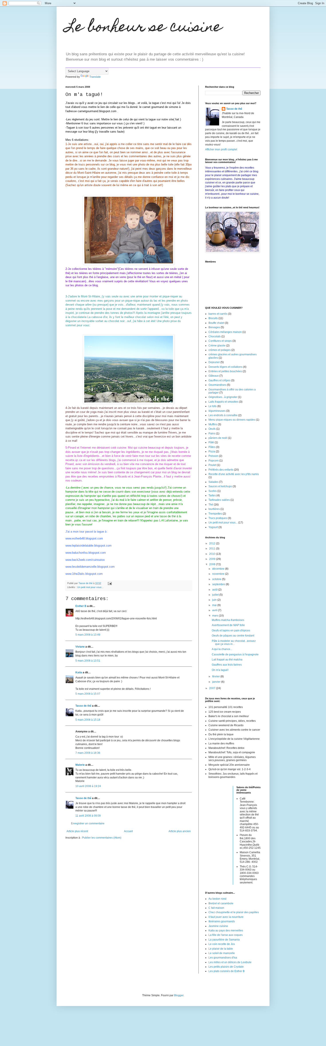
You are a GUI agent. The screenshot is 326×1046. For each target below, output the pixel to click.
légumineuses (217, 410)
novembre (218, 573)
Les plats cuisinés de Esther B (226, 971)
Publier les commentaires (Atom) (101, 837)
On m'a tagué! (220, 670)
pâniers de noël (217, 437)
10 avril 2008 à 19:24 (88, 786)
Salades (213, 481)
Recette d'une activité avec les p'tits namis (233, 474)
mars (215, 615)
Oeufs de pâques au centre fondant (233, 635)
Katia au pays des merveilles (225, 930)
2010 (212, 553)
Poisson (213, 455)
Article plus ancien (180, 831)
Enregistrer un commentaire (87, 823)
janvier (216, 681)
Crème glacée (217, 345)
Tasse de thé (83, 705)
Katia (78, 672)
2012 (212, 543)
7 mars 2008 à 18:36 (87, 752)
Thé (210, 504)
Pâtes (211, 447)
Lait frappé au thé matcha (227, 659)
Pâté (211, 442)
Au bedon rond (217, 898)
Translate (95, 76)
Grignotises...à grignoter (222, 397)
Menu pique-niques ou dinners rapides (231, 419)
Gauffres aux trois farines (227, 664)
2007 (212, 688)
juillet (215, 594)
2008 (212, 564)
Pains (211, 433)
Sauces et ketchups (220, 486)
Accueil (128, 831)
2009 (212, 559)
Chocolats (214, 336)
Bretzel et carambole (220, 903)
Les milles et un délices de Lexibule (229, 962)
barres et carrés (217, 313)
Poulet (212, 465)
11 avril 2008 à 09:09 (88, 815)
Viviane (80, 646)
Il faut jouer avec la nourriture (226, 917)
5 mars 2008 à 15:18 (87, 719)
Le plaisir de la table (220, 948)
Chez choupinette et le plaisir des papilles (233, 912)
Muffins (212, 424)
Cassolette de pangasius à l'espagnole (235, 654)
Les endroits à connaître (223, 415)
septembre (219, 584)
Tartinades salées (219, 499)
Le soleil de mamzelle (221, 953)
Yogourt (213, 527)
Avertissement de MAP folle (228, 625)
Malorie (80, 764)
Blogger (178, 995)
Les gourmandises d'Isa (222, 957)
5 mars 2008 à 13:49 (87, 634)
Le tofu (212, 406)
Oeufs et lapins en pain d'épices (231, 630)
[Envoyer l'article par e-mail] (109, 583)
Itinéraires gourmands (221, 921)
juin (214, 599)
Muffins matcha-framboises (228, 620)
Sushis (212, 491)
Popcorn (213, 460)
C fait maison (216, 907)
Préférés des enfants (220, 469)
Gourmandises (217, 384)
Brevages (214, 327)
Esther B (80, 606)
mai (214, 605)
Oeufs (212, 428)
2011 (212, 548)
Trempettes (215, 513)
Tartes (212, 495)
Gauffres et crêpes (219, 380)
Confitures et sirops (220, 340)
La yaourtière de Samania (224, 939)
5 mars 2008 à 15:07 (87, 693)
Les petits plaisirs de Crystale (226, 966)
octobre (217, 579)
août (215, 589)
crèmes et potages (219, 350)
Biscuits (213, 318)
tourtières (214, 509)
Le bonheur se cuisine (143, 28)
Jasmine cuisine (218, 926)
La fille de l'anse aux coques (225, 935)
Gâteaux (213, 375)
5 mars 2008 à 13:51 (87, 660)
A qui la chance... (222, 649)
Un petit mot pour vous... (90, 587)
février (216, 676)
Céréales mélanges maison (225, 332)
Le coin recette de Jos (221, 944)
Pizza (211, 451)
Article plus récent (77, 831)
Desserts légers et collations (225, 366)
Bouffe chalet (216, 322)
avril (215, 610)
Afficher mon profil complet (221, 149)
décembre (218, 568)
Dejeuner (214, 362)
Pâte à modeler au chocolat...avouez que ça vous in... (234, 642)
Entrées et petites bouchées (225, 371)
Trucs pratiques (217, 518)
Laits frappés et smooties (223, 401)
